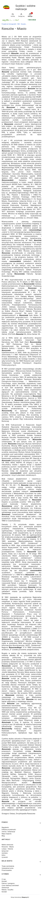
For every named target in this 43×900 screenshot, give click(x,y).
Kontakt (4, 881)
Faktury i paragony (8, 883)
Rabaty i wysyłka (7, 889)
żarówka (5, 853)
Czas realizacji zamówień (10, 885)
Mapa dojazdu (6, 834)
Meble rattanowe (7, 845)
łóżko (3, 855)
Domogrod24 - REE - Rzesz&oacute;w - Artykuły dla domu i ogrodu (14, 24)
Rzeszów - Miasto (8, 847)
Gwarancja (5, 887)
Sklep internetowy (19, 897)
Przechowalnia (7, 870)
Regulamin (5, 827)
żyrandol (5, 857)
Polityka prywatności (9, 829)
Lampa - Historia (7, 849)
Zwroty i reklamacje (8, 831)
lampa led (5, 851)
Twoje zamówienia (8, 866)
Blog (3, 836)
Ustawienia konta (7, 868)
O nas (4, 879)
